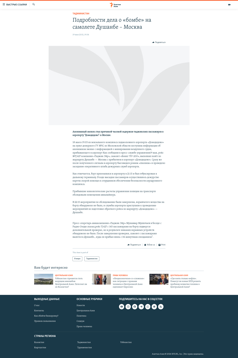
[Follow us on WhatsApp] (147, 306)
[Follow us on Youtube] (121, 306)
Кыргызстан (40, 348)
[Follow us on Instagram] (128, 306)
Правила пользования (45, 321)
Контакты (39, 311)
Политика (81, 316)
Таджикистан (81, 14)
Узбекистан (126, 342)
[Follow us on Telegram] (141, 306)
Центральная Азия (64, 275)
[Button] (158, 42)
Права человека (120, 275)
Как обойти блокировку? (46, 316)
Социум (80, 321)
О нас (37, 305)
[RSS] (160, 306)
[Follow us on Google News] (154, 306)
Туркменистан (84, 348)
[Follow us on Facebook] (134, 306)
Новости (81, 305)
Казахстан (39, 342)
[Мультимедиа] (229, 5)
